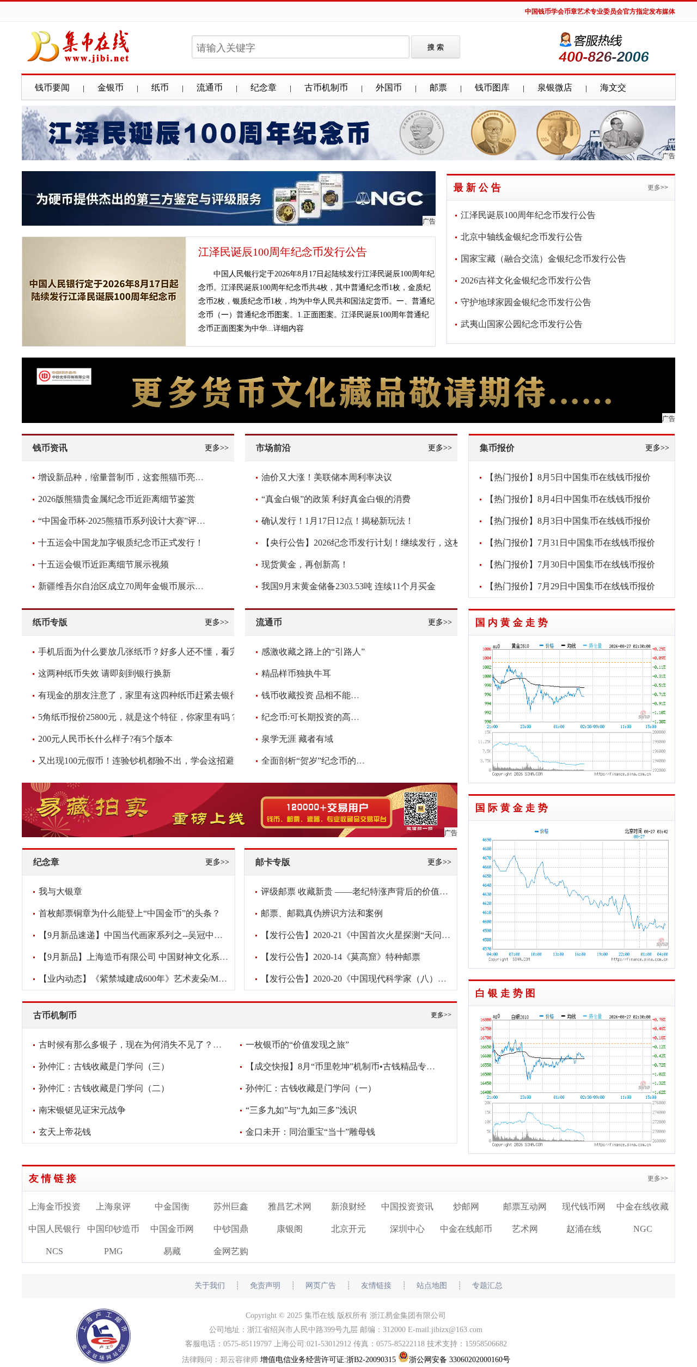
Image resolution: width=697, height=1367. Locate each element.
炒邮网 (466, 1206)
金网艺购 (230, 1251)
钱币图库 (492, 87)
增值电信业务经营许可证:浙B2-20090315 (328, 1360)
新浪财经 (348, 1206)
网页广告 (320, 1285)
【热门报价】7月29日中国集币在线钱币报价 (570, 586)
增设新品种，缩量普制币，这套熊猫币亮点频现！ (134, 477)
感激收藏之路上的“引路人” (313, 651)
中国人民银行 (54, 1228)
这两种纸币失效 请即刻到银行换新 (104, 673)
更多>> (657, 187)
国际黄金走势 (513, 807)
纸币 (160, 87)
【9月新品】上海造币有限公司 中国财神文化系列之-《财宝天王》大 (170, 956)
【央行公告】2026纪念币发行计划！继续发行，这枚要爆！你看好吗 (392, 542)
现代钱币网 (584, 1206)
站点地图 (432, 1285)
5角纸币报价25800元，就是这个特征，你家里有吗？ (138, 717)
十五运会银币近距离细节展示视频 (103, 564)
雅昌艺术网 (289, 1206)
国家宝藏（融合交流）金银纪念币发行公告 (543, 258)
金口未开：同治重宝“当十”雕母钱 (310, 1131)
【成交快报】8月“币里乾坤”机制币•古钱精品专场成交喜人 (358, 1066)
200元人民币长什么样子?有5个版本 (105, 738)
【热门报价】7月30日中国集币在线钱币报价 (570, 564)
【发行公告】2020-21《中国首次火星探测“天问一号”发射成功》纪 (388, 935)
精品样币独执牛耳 (296, 673)
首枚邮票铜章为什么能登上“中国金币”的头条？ (130, 913)
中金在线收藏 (642, 1206)
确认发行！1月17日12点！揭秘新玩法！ (337, 520)
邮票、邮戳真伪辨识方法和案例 (322, 913)
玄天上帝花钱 (65, 1131)
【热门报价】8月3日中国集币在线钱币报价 (568, 520)
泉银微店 (554, 87)
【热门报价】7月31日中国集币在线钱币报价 (570, 542)
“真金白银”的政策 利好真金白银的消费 (336, 499)
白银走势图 (506, 993)
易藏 (172, 1251)
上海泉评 (113, 1206)
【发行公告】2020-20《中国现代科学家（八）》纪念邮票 (371, 978)
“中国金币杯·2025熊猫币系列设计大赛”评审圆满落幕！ (143, 520)
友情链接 (54, 1178)
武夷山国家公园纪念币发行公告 (522, 324)
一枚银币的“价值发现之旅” (297, 1044)
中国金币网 (172, 1228)
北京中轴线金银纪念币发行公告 (522, 236)
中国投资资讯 (407, 1206)
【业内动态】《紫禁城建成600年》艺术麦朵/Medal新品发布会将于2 (168, 978)
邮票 (438, 87)
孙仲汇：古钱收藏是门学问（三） (104, 1066)
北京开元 (348, 1228)
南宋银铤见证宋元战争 (82, 1110)
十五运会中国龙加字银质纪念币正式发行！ (121, 542)
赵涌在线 (583, 1228)
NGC (642, 1228)
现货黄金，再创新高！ (304, 564)
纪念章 (263, 87)
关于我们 (209, 1285)
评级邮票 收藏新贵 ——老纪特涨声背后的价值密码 (359, 891)
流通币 (210, 87)
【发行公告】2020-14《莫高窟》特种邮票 (340, 956)
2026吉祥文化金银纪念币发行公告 (526, 280)
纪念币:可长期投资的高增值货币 (323, 717)
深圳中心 (407, 1228)
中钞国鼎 (230, 1228)
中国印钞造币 (113, 1228)
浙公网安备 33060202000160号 (459, 1360)
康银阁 (290, 1228)
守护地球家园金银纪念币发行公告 (526, 302)
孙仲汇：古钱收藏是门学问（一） (311, 1088)
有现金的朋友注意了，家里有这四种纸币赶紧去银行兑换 (147, 695)
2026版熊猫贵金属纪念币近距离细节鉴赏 (116, 499)
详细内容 (288, 328)
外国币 (389, 87)
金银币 (110, 87)
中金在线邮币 (466, 1228)
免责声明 (265, 1285)
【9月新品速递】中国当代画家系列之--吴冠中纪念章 (139, 935)
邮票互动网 (525, 1206)
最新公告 (479, 187)
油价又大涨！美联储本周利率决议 (326, 477)
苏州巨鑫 (230, 1206)
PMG (113, 1251)
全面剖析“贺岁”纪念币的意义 (317, 760)
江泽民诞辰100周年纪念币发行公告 (282, 252)
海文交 (613, 87)
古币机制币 (326, 87)
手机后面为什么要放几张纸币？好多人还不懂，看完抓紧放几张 (160, 651)
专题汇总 (487, 1285)
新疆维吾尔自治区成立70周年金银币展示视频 (125, 586)
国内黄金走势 (513, 622)
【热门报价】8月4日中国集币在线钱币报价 (568, 499)
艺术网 (525, 1228)
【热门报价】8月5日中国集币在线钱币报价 (568, 477)
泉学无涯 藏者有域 (297, 738)
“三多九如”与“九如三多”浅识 (301, 1110)
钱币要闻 (52, 87)
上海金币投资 (54, 1206)
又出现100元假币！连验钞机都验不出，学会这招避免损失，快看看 (166, 760)
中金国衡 (172, 1206)
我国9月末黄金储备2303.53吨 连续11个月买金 (348, 586)
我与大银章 (60, 891)
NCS (54, 1251)
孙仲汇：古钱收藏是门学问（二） (104, 1088)
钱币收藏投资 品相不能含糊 (314, 695)
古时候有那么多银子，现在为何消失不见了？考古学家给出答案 (161, 1044)
